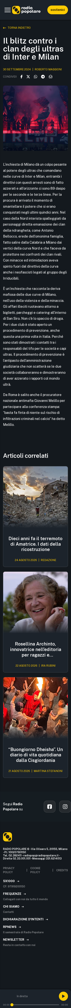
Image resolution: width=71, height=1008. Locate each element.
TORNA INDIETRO (19, 27)
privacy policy (8, 870)
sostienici (58, 10)
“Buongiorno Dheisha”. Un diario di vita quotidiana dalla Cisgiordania (35, 755)
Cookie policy (35, 870)
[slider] (11, 1004)
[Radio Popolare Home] (26, 10)
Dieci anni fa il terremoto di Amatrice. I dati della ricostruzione (35, 544)
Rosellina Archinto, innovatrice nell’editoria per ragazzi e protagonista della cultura (35, 649)
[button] (7, 9)
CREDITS (62, 870)
